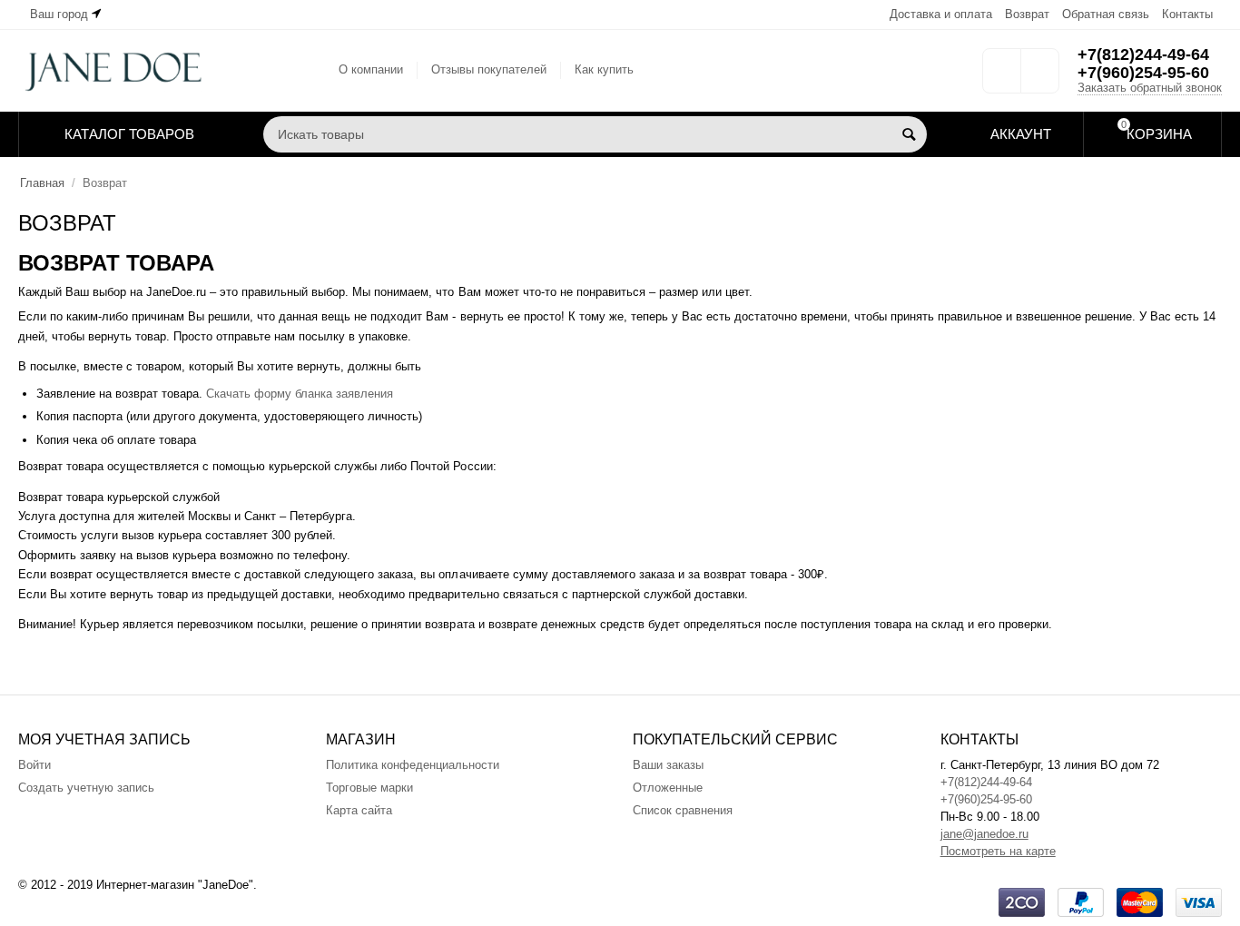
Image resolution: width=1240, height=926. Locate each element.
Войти (34, 765)
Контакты (1187, 14)
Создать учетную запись (86, 787)
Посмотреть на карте (998, 851)
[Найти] (909, 134)
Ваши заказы (668, 765)
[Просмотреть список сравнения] (1039, 77)
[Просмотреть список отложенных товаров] (1001, 77)
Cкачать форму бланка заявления (299, 393)
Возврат (1027, 14)
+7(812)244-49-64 (1143, 54)
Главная (42, 183)
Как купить (604, 69)
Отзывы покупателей (488, 69)
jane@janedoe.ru (984, 834)
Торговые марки (369, 787)
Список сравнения (683, 810)
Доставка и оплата (941, 14)
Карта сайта (359, 810)
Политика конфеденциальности (412, 765)
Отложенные (668, 787)
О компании (371, 69)
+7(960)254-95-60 (1143, 73)
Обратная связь (1105, 14)
